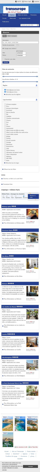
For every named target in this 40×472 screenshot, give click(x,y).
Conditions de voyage (11, 456)
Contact (8, 454)
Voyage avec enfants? (10, 48)
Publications (5, 21)
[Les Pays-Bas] (33, 447)
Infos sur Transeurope (18, 451)
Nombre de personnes (8, 45)
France (7, 28)
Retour (4, 55)
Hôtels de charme (22, 15)
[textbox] (21, 42)
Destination (6, 40)
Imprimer (36, 1)
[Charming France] (7, 431)
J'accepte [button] (30, 466)
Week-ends (13, 18)
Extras (32, 454)
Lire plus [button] (4, 470)
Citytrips (12, 15)
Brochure (25, 197)
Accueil (4, 15)
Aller (4, 52)
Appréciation (18, 197)
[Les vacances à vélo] (21, 447)
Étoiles (8, 197)
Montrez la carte (32, 196)
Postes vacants (31, 451)
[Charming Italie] (20, 431)
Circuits (4, 18)
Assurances (24, 456)
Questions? (16, 454)
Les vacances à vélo (24, 18)
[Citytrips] (8, 447)
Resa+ (27, 1)
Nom (12, 197)
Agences (25, 454)
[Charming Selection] (32, 431)
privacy (32, 456)
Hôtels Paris (13, 28)
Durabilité (20, 458)
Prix (4, 197)
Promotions (34, 15)
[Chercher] (38, 25)
